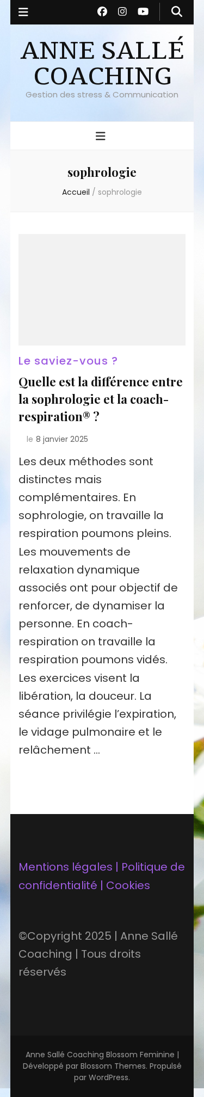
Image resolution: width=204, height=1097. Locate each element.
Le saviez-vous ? (68, 360)
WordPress (108, 1077)
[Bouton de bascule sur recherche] (176, 12)
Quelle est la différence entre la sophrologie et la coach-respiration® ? (100, 398)
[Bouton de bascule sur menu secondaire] (23, 12)
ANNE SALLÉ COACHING (102, 63)
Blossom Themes (113, 1066)
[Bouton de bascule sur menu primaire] (102, 136)
